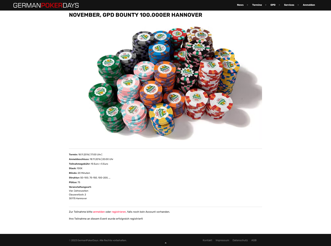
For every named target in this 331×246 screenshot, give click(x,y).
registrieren (119, 211)
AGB (254, 240)
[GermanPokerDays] (43, 5)
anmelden (99, 211)
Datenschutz (240, 240)
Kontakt (207, 240)
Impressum (222, 240)
